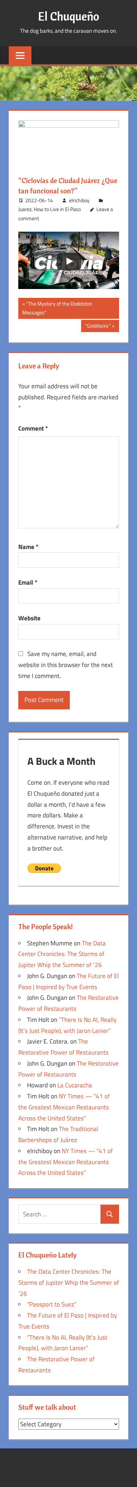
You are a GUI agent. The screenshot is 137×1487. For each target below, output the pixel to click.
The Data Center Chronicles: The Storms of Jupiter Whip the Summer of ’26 (62, 954)
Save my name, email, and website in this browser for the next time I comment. (65, 665)
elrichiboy (79, 200)
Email (27, 582)
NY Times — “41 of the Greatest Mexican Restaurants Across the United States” (64, 1107)
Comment (33, 428)
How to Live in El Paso (57, 209)
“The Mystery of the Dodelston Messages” (57, 308)
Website (29, 618)
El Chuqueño (68, 16)
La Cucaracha (74, 1085)
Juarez (24, 209)
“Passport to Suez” (51, 1304)
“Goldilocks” (97, 326)
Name (28, 547)
